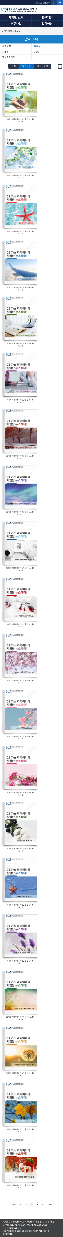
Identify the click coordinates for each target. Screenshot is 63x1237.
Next (50, 1204)
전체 (13, 66)
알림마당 (47, 23)
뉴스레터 (26, 66)
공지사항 (6, 46)
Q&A (36, 51)
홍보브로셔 (42, 66)
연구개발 (47, 17)
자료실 (5, 51)
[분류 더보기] (60, 66)
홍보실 (37, 46)
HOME (37, 2)
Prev (12, 1204)
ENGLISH (53, 3)
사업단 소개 (16, 17)
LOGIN (43, 2)
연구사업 (15, 23)
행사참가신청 (8, 57)
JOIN (48, 2)
